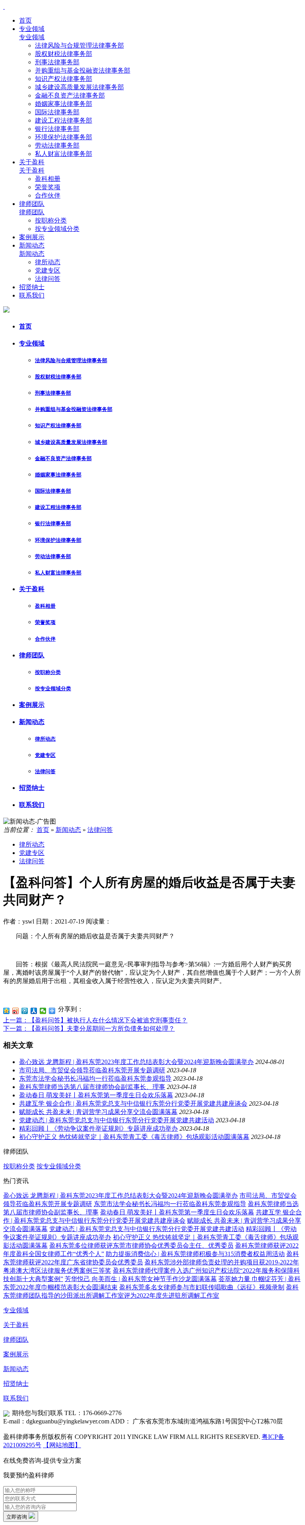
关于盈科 (31, 162)
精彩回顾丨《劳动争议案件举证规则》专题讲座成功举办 (98, 1128)
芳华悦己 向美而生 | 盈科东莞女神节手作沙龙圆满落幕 (141, 1278)
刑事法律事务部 (57, 62)
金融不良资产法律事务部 (70, 95)
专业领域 (31, 28)
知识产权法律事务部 (63, 78)
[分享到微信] (43, 1011)
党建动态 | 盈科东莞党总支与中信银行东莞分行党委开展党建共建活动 (116, 1120)
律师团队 (31, 203)
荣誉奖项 (47, 187)
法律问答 (47, 278)
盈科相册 (47, 178)
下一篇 (89, 1028)
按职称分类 (51, 220)
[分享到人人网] (34, 1011)
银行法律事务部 (57, 128)
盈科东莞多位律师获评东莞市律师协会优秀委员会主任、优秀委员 (141, 1245)
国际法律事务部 (57, 112)
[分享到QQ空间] (6, 1011)
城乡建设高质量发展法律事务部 (79, 87)
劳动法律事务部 (57, 145)
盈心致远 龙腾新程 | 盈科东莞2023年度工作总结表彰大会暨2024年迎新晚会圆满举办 (136, 1061)
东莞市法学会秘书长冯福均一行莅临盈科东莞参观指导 (95, 1078)
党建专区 (47, 270)
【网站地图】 (62, 1445)
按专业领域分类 (57, 228)
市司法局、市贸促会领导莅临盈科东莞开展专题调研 (92, 1070)
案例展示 (31, 237)
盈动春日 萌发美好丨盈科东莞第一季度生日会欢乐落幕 (96, 1095)
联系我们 (31, 295)
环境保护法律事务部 (63, 137)
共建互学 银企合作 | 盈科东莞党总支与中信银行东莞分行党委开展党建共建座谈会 (133, 1103)
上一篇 (95, 1020)
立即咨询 (17, 1517)
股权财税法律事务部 (63, 53)
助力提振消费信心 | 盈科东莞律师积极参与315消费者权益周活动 (195, 1253)
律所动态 (47, 262)
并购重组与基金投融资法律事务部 (82, 70)
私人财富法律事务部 (63, 153)
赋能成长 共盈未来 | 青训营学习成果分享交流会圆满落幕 (98, 1111)
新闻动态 (31, 245)
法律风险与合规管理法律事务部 (79, 45)
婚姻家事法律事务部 (63, 103)
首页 (25, 20)
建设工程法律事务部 (63, 120)
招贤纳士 (31, 287)
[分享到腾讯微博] (24, 1011)
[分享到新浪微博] (15, 1011)
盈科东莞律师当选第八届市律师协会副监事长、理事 (92, 1086)
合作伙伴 (47, 195)
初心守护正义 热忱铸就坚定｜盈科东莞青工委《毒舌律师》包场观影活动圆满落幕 (134, 1136)
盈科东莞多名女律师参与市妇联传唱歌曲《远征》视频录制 (201, 1287)
